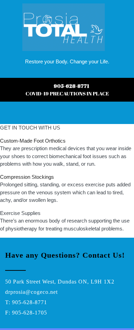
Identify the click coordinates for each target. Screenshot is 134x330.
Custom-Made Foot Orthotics (33, 141)
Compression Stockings (27, 177)
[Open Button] (6, 116)
